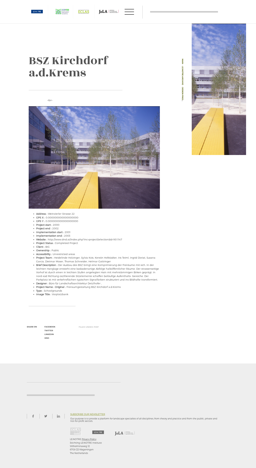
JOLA (108, 12)
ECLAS (83, 12)
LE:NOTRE (37, 12)
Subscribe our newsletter (87, 414)
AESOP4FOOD (62, 12)
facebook (49, 327)
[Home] (184, 12)
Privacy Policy (89, 439)
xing (46, 338)
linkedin (49, 334)
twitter (48, 330)
